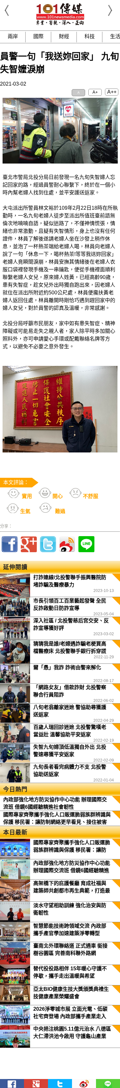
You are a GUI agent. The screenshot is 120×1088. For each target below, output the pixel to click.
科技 (89, 36)
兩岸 (13, 36)
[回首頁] (60, 24)
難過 (59, 511)
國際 (38, 36)
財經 (64, 36)
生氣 (24, 511)
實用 (26, 496)
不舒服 (90, 496)
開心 (57, 496)
